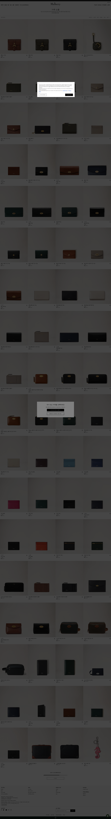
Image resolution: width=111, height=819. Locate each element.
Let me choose (42, 94)
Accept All (69, 94)
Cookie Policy (65, 90)
